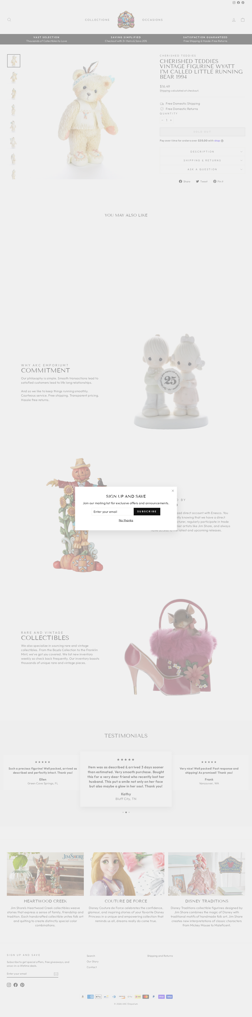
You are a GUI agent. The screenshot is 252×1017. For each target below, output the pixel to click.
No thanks (126, 520)
